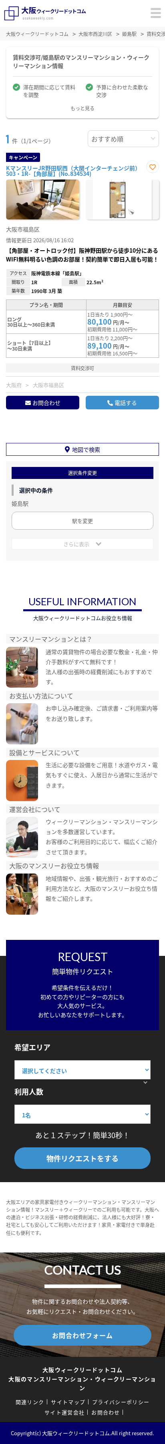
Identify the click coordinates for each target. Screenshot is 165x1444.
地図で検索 (86, 449)
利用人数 (28, 1091)
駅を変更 (82, 521)
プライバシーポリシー (120, 1401)
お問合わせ (46, 403)
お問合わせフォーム (82, 1335)
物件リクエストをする (82, 1158)
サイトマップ (68, 1401)
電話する (126, 403)
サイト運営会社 (64, 1412)
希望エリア (32, 1047)
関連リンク (30, 1401)
